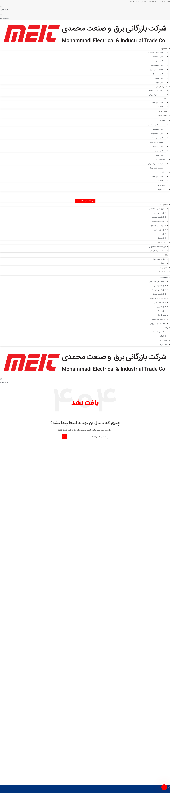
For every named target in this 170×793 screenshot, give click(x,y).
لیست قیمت (162, 115)
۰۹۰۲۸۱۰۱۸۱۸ (4, 10)
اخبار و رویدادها (157, 102)
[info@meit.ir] (1, 15)
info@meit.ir (4, 18)
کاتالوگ (160, 107)
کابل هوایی (159, 78)
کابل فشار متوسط (157, 61)
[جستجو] (64, 436)
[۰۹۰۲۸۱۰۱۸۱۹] (1, 379)
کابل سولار (159, 82)
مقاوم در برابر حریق (156, 69)
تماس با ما (163, 111)
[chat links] (164, 787)
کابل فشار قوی (158, 56)
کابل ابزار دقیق (158, 74)
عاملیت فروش (161, 86)
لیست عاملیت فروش (156, 95)
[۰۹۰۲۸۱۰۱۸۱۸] (1, 6)
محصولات (163, 48)
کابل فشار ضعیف (157, 65)
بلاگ (165, 99)
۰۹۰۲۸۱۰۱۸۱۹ (4, 383)
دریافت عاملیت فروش (155, 90)
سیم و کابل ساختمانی (155, 52)
